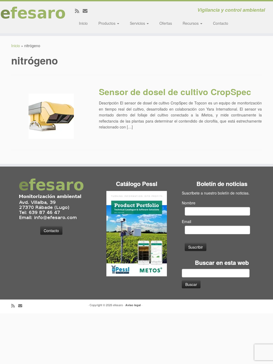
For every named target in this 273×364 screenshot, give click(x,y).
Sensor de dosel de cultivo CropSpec (175, 92)
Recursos (191, 23)
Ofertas (165, 23)
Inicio (83, 23)
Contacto (220, 23)
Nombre (188, 202)
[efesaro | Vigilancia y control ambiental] (32, 17)
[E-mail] (87, 10)
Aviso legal (133, 305)
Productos (107, 23)
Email (186, 221)
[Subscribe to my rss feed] (79, 10)
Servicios (138, 23)
